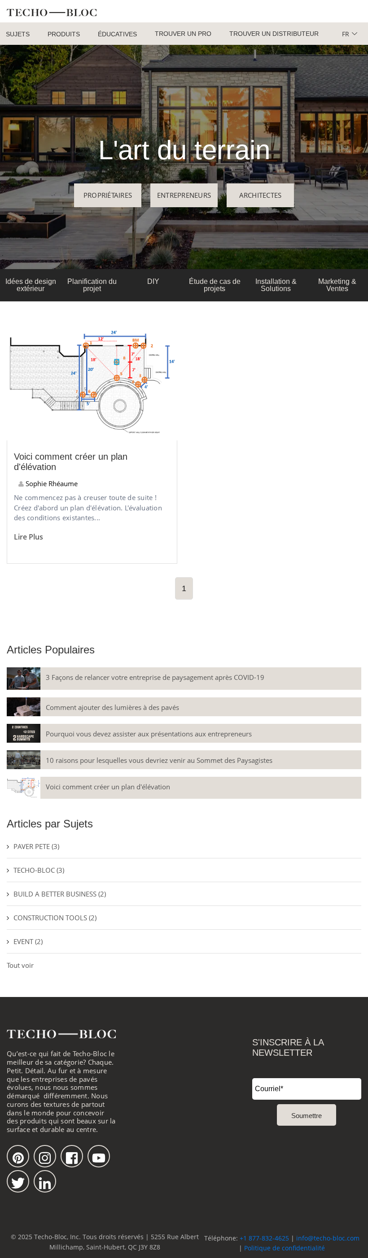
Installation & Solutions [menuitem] (276, 285)
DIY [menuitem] (153, 281)
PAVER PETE (36, 846)
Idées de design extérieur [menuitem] (30, 285)
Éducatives (117, 34)
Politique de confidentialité (284, 1248)
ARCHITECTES (260, 195)
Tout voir (20, 965)
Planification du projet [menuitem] (92, 285)
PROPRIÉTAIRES (107, 195)
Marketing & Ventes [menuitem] (337, 285)
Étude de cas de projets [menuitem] (215, 285)
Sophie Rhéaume (51, 483)
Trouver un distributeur (274, 33)
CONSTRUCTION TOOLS (54, 917)
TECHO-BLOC (38, 870)
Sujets (18, 34)
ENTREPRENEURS (184, 195)
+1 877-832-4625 (264, 1238)
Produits (64, 34)
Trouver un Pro (183, 33)
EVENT (28, 941)
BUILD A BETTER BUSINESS (59, 893)
